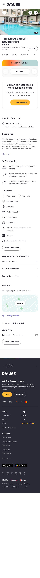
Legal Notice (5, 487)
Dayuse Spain (6, 454)
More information (12, 247)
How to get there (12, 316)
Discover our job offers (8, 427)
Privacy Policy (17, 487)
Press (4, 423)
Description (24, 55)
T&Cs (26, 487)
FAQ (34, 55)
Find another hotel (20, 102)
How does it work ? (9, 261)
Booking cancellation (28, 423)
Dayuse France (6, 438)
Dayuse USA (6, 446)
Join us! (7, 394)
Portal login (20, 394)
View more (6, 154)
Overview (5, 55)
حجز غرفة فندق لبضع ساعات (9, 365)
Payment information (10, 276)
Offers (14, 55)
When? (21, 71)
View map (32, 48)
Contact (24, 415)
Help (23, 419)
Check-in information (10, 269)
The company (6, 415)
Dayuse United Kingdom (9, 442)
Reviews (4, 419)
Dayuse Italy (6, 450)
